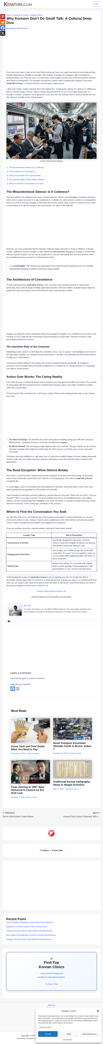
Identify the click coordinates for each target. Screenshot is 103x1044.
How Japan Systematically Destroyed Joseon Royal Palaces (31, 935)
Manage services (45, 1027)
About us (51, 1005)
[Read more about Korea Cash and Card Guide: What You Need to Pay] (30, 730)
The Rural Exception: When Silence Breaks (26, 180)
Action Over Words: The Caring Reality (25, 176)
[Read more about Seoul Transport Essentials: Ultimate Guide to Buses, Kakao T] (72, 729)
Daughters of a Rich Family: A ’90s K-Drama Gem (26, 927)
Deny (69, 1034)
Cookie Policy (67, 1039)
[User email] (9, 621)
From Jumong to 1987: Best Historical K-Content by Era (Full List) (27, 790)
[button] (98, 1011)
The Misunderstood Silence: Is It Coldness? (27, 167)
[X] (2, 33)
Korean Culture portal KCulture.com (51, 591)
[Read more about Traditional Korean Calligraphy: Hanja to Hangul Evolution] (72, 769)
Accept (48, 1034)
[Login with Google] (17, 689)
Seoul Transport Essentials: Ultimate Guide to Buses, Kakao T (72, 746)
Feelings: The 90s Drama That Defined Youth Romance (29, 939)
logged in (24, 678)
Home (8, 15)
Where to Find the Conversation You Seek (26, 184)
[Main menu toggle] (96, 4)
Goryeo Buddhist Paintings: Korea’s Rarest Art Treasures (29, 922)
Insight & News (36, 15)
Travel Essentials (33, 754)
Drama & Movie (31, 797)
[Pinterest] (2, 16)
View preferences (89, 1034)
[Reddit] (2, 22)
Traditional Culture (71, 789)
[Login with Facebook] (13, 689)
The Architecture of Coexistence (22, 171)
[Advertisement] (51, 51)
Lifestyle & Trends (20, 15)
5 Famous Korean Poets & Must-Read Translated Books (29, 931)
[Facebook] (2, 27)
